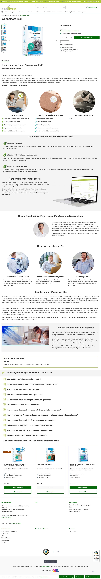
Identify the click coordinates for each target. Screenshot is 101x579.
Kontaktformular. (6, 517)
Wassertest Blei (65, 25)
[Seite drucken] (67, 42)
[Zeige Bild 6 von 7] (37, 55)
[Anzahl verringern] (61, 37)
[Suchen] (64, 7)
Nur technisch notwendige (66, 577)
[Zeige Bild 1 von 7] (26, 55)
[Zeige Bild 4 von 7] (33, 55)
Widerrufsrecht (5, 538)
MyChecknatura (92, 7)
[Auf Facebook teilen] (61, 42)
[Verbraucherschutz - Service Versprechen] (53, 551)
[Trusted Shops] (46, 551)
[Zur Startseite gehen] (8, 7)
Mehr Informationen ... (45, 576)
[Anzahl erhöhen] (71, 37)
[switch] (96, 560)
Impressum (4, 533)
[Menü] (99, 551)
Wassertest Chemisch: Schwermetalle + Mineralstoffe (83, 465)
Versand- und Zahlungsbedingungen (80, 505)
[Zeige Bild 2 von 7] (28, 55)
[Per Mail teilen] (64, 42)
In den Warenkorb (86, 37)
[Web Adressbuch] (58, 551)
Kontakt (71, 507)
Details (50, 487)
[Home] (3, 12)
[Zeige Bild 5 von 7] (35, 55)
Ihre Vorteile (72, 531)
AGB (2, 535)
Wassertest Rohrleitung (44, 464)
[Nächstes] (56, 40)
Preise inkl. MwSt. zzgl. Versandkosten (69, 30)
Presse (3, 542)
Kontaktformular (16, 523)
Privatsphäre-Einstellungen (9, 531)
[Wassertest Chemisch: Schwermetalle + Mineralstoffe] (83, 454)
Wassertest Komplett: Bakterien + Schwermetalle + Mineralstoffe (15, 465)
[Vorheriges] (10, 40)
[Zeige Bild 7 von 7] (39, 55)
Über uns (71, 529)
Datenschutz (5, 540)
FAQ (36, 502)
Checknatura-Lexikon (41, 529)
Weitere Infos (18, 492)
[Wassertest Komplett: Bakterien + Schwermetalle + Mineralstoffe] (17, 454)
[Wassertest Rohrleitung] (50, 454)
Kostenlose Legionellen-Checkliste (79, 509)
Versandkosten (45, 566)
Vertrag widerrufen (74, 511)
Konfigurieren (79, 577)
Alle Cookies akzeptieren (92, 577)
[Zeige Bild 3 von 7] (30, 55)
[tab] (5, 60)
